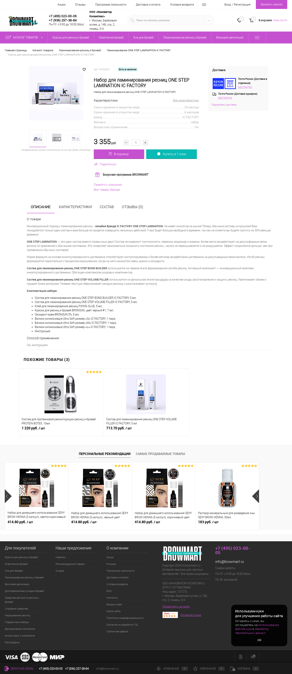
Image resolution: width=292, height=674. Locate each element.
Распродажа (12, 642)
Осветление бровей (16, 563)
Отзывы (80, 4)
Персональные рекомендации (105, 454)
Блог (109, 590)
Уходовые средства (16, 608)
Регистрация (242, 4)
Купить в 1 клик (174, 154)
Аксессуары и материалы (20, 635)
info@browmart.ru (229, 562)
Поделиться (108, 164)
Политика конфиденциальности (125, 617)
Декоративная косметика (20, 628)
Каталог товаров (26, 37)
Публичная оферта (117, 631)
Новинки (61, 557)
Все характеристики (186, 100)
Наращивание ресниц (17, 615)
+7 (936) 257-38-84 (77, 668)
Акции (62, 4)
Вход (227, 4)
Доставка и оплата (148, 4)
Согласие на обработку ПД (122, 624)
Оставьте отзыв (190, 615)
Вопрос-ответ (114, 604)
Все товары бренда (107, 189)
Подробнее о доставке (223, 104)
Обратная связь (22, 668)
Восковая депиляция (17, 584)
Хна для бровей (14, 570)
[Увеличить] (56, 93)
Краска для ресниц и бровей (21, 557)
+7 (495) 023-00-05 (63, 16)
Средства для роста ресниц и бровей (22, 599)
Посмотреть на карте (176, 606)
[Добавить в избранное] (84, 69)
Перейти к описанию (108, 185)
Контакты (112, 597)
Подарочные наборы (17, 622)
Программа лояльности (110, 4)
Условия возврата (182, 4)
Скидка (60, 570)
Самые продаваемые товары (160, 454)
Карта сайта (113, 611)
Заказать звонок (271, 4)
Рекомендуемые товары (70, 563)
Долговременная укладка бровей (24, 590)
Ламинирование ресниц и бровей (24, 577)
